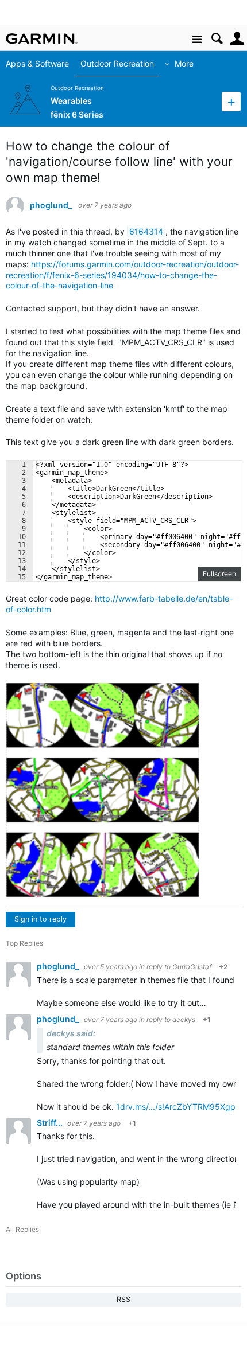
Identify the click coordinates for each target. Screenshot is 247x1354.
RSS (123, 1299)
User (237, 39)
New (231, 101)
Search (217, 39)
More (184, 63)
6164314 (146, 231)
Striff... (50, 1122)
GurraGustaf (191, 966)
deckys (183, 1019)
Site (197, 40)
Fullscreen (219, 573)
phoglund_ (51, 205)
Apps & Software (37, 63)
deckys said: (71, 1033)
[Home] (42, 38)
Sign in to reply (40, 919)
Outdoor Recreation (117, 63)
